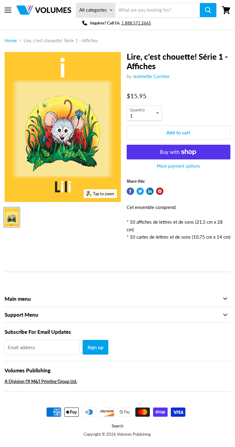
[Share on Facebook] (130, 191)
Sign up (95, 347)
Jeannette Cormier (151, 76)
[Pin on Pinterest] (159, 191)
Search (117, 425)
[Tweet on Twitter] (140, 191)
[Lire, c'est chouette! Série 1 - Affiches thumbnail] (12, 217)
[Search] (208, 10)
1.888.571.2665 (136, 22)
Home (11, 40)
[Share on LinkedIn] (150, 191)
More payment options (178, 166)
